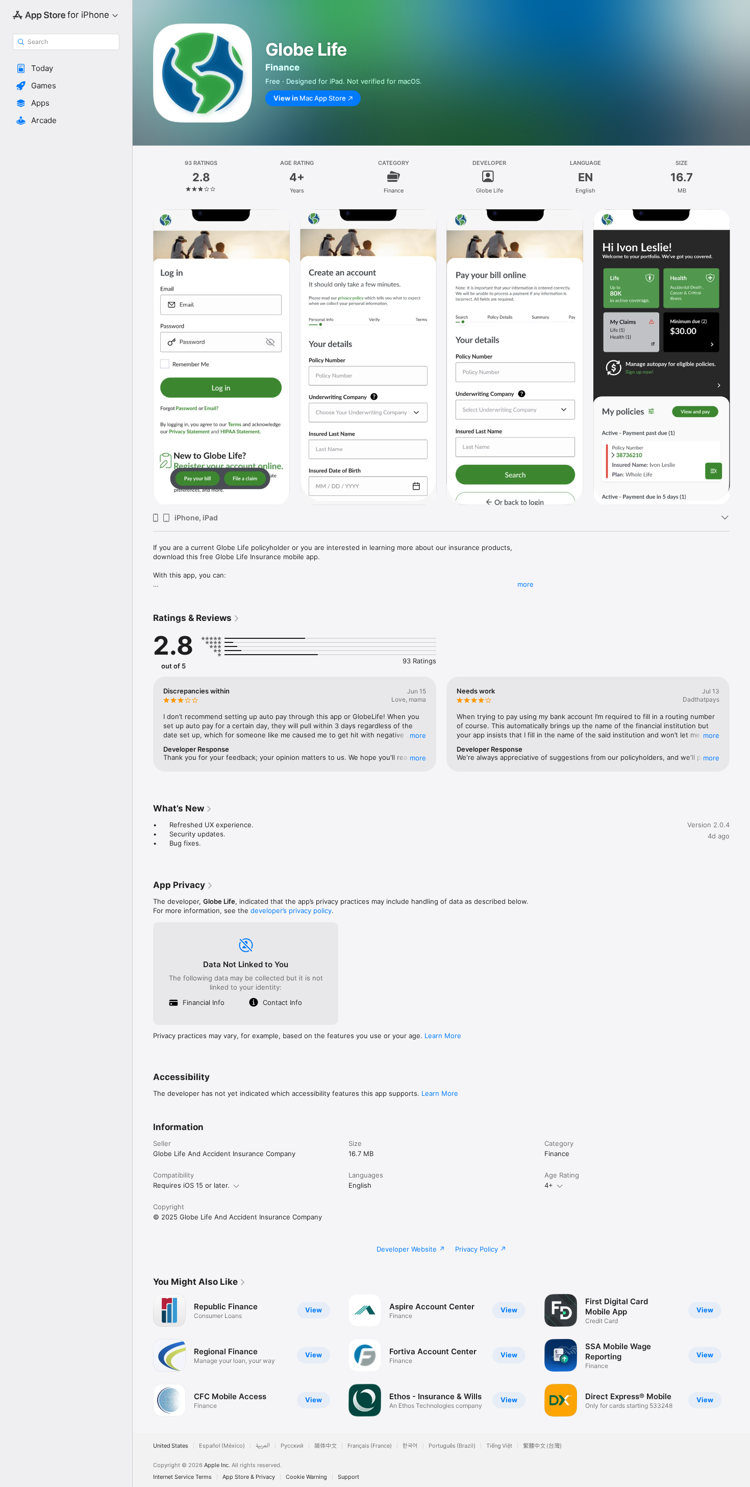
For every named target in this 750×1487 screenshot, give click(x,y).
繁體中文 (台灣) (542, 1446)
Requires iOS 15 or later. (191, 1185)
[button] (66, 68)
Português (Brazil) (452, 1446)
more (525, 584)
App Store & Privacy (248, 1477)
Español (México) (222, 1446)
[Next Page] (740, 357)
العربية (263, 1446)
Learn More (442, 1036)
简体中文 (325, 1446)
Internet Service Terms (182, 1477)
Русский (292, 1446)
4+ (548, 1185)
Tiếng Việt (499, 1446)
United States (170, 1446)
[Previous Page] (143, 357)
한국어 (410, 1446)
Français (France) (369, 1446)
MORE (418, 735)
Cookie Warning (306, 1477)
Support (348, 1477)
